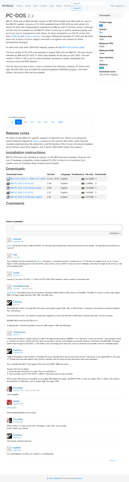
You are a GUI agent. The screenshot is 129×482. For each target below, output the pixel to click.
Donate (67, 6)
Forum (28, 6)
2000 (60, 122)
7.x (52, 122)
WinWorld (7, 5)
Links (51, 6)
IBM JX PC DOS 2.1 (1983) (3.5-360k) (28, 178)
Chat (35, 6)
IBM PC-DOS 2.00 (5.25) (22, 183)
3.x (25, 122)
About (59, 6)
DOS (101, 68)
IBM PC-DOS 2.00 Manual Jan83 (25, 188)
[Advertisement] (49, 93)
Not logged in (117, 6)
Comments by (113, 460)
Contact (43, 6)
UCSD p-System (32, 36)
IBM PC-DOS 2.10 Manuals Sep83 (26, 197)
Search (76, 8)
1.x (12, 122)
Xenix (35, 141)
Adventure (78, 478)
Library (19, 6)
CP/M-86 (15, 36)
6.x (46, 122)
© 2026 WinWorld (54, 478)
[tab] (110, 15)
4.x (32, 122)
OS (101, 25)
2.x (19, 122)
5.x (39, 122)
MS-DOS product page (73, 47)
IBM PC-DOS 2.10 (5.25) (21, 192)
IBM (101, 32)
